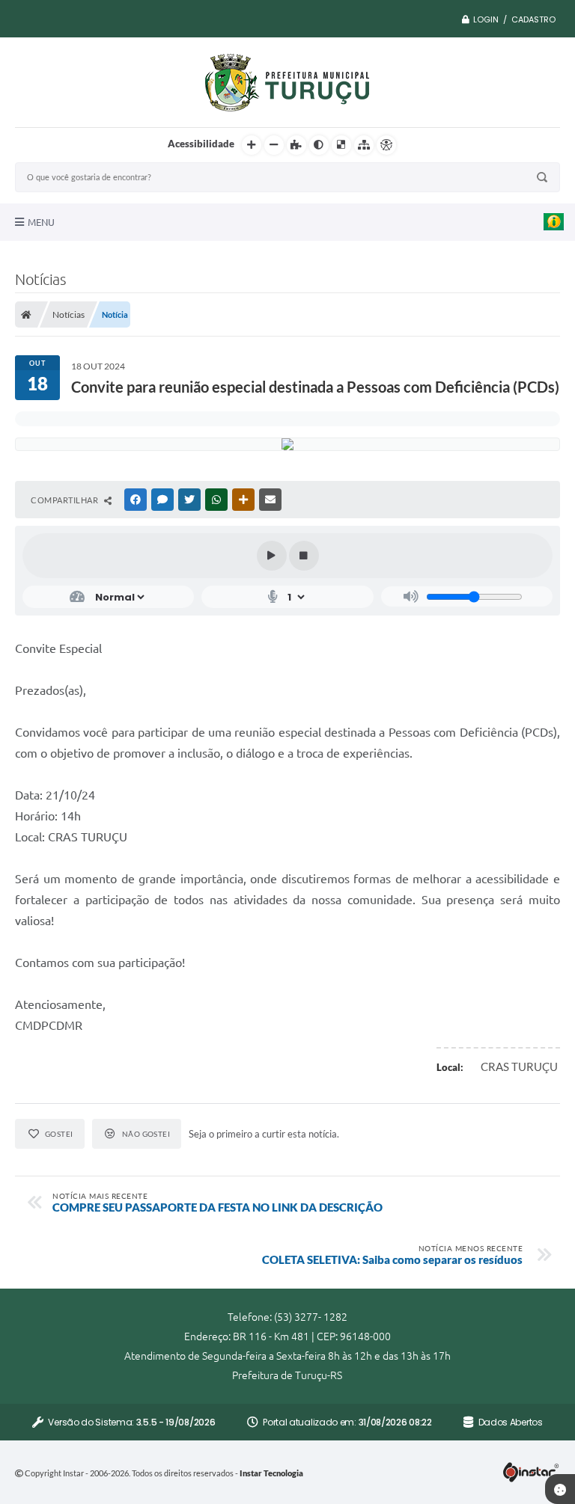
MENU (41, 222)
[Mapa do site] (364, 145)
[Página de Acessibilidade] (386, 145)
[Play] (272, 556)
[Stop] (304, 556)
